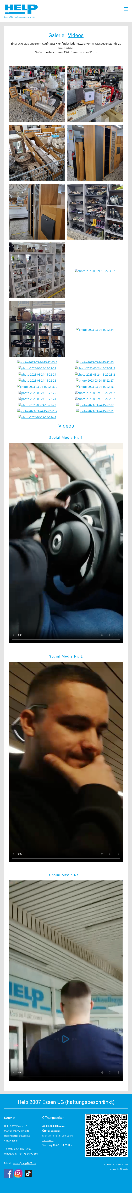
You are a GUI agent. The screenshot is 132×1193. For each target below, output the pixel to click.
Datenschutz (122, 1164)
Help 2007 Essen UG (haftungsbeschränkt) (66, 1102)
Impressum (109, 1164)
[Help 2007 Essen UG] (21, 9)
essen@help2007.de (24, 1163)
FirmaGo (124, 1169)
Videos (76, 35)
